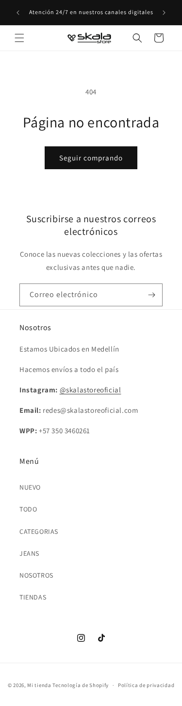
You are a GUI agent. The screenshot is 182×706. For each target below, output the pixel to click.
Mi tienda (39, 685)
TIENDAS (32, 597)
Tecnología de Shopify (80, 685)
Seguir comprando (91, 157)
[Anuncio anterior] (18, 12)
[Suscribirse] (151, 294)
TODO (28, 509)
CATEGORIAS (38, 531)
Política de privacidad (146, 685)
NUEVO (30, 487)
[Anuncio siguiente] (164, 12)
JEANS (29, 553)
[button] (19, 38)
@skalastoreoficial (90, 389)
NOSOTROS (36, 575)
